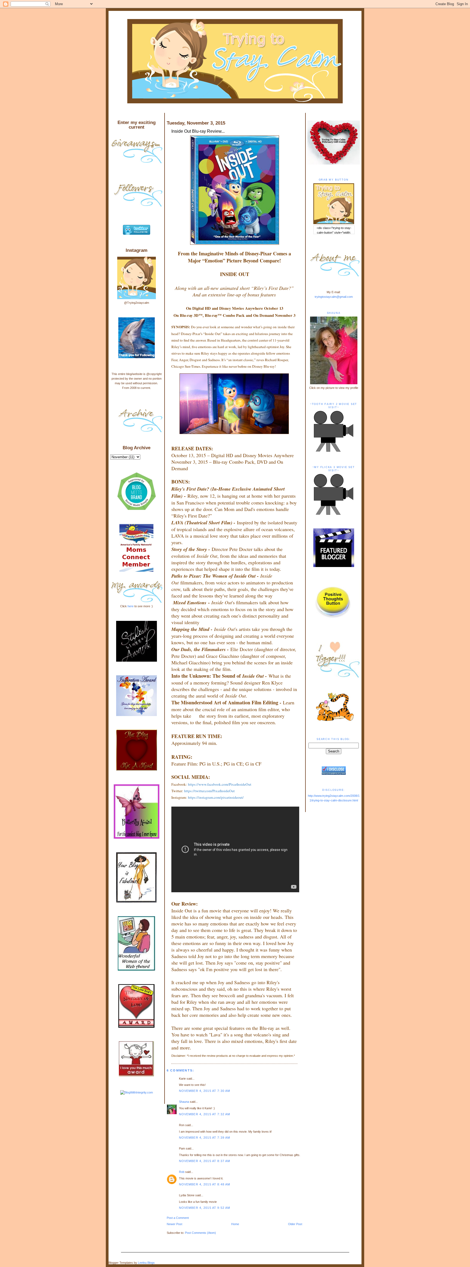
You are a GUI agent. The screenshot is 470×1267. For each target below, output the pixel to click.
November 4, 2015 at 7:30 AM (204, 1090)
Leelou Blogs (146, 1262)
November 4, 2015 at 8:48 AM (204, 1184)
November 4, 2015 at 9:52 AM (204, 1207)
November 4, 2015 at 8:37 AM (204, 1161)
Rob (181, 1171)
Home (235, 1224)
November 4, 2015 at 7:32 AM (204, 1114)
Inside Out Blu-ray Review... (198, 131)
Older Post (295, 1224)
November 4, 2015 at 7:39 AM (204, 1137)
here (131, 606)
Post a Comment (178, 1217)
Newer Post (174, 1224)
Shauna (184, 1101)
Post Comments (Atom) (200, 1232)
